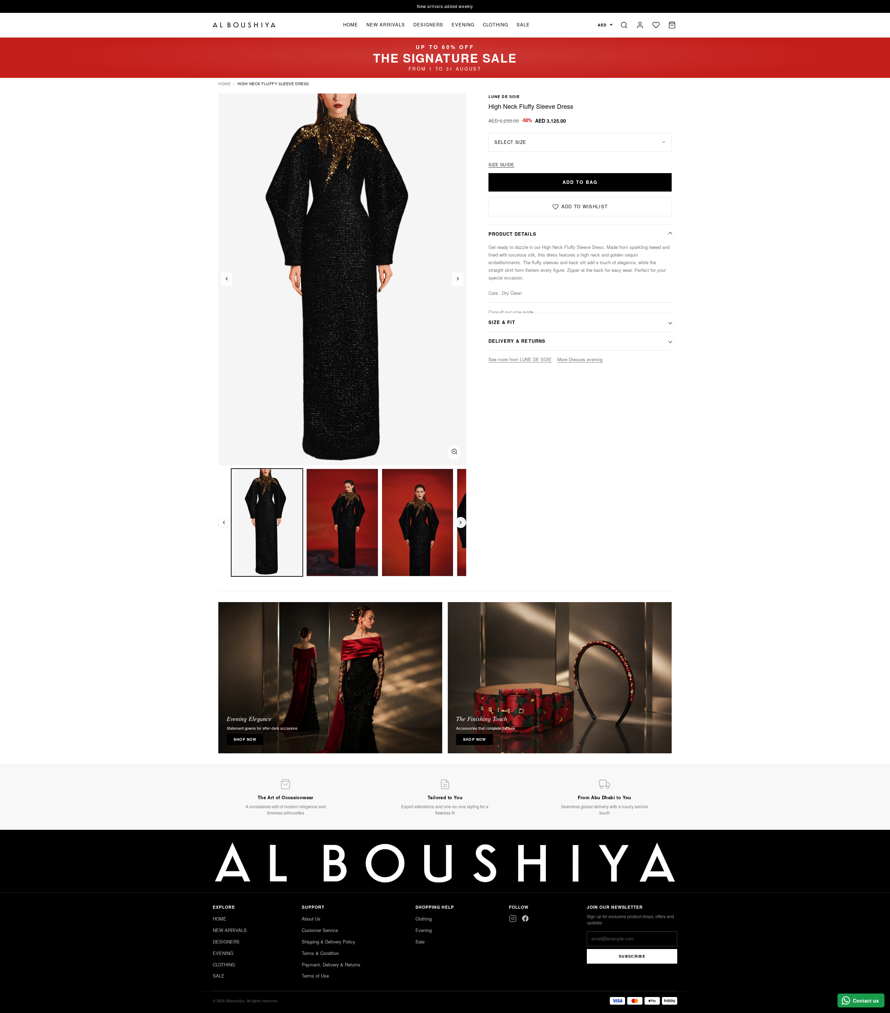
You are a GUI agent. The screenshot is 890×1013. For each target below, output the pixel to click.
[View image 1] (267, 522)
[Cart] (672, 25)
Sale (419, 941)
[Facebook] (525, 918)
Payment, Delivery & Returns (331, 964)
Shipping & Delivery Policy (328, 941)
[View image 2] (342, 522)
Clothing (423, 918)
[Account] (640, 25)
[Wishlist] (656, 25)
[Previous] (226, 279)
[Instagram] (513, 918)
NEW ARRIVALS (385, 24)
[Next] (457, 279)
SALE (523, 24)
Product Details (512, 233)
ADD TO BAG (580, 182)
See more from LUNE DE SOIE (520, 359)
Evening (423, 930)
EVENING (463, 24)
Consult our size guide (510, 312)
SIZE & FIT (501, 322)
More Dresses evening (579, 359)
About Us (311, 918)
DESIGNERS (428, 24)
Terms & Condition (320, 953)
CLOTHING (495, 24)
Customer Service (320, 930)
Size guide (501, 164)
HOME (350, 24)
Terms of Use (315, 975)
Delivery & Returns (516, 341)
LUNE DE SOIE (504, 96)
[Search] (624, 25)
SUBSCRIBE (632, 956)
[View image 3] (417, 522)
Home (224, 83)
